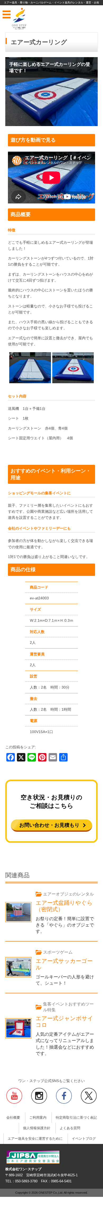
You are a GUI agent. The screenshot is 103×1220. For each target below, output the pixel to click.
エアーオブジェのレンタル (68, 894)
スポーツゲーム (58, 952)
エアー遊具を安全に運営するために (35, 1139)
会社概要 (13, 1117)
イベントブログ (84, 1139)
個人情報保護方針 (36, 1128)
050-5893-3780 (26, 1181)
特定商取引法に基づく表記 (76, 1117)
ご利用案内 (37, 1117)
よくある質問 (70, 1128)
